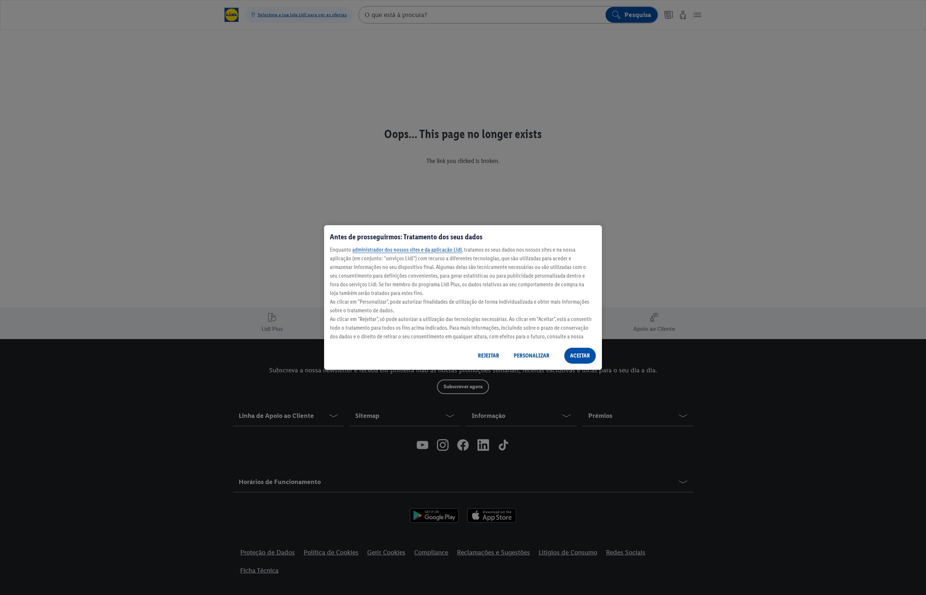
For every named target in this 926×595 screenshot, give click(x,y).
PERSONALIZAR (531, 355)
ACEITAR (580, 355)
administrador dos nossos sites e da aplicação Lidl (407, 249)
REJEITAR (488, 355)
